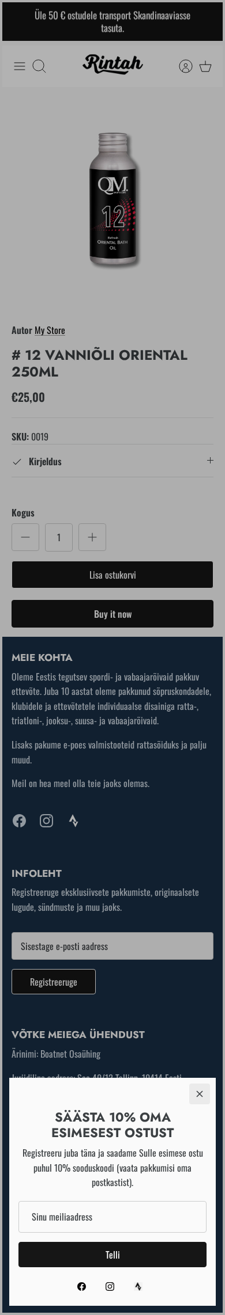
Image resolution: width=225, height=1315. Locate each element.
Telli (113, 1254)
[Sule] (199, 1094)
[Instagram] (110, 1286)
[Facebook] (81, 1286)
